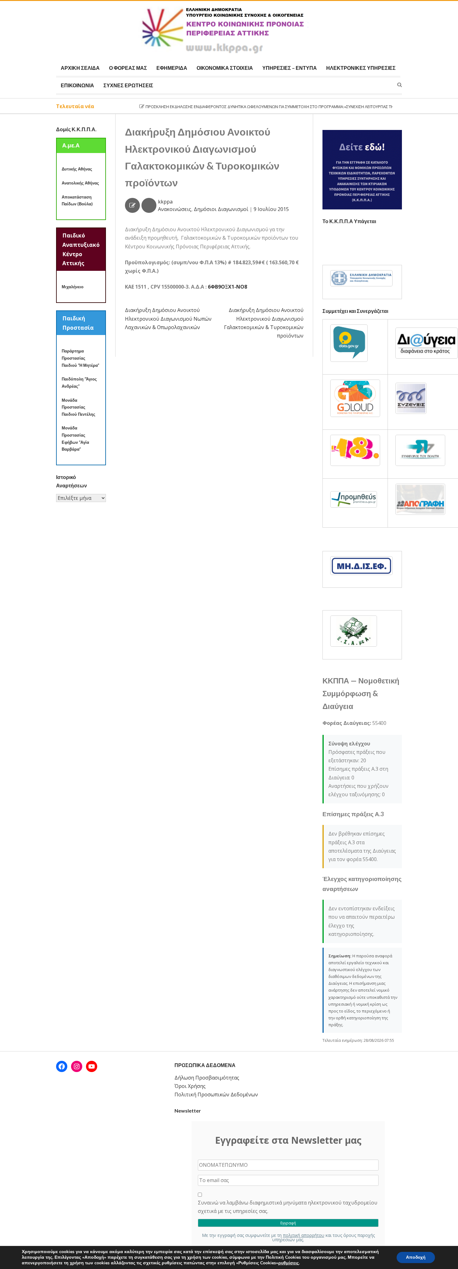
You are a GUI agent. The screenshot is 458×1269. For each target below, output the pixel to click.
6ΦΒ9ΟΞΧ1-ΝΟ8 (227, 286)
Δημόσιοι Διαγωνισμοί (221, 209)
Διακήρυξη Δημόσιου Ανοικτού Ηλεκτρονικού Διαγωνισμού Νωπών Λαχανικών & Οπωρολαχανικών (168, 318)
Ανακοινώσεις (174, 209)
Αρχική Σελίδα (80, 68)
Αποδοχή (416, 1257)
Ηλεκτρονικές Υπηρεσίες (361, 68)
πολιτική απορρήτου (303, 1235)
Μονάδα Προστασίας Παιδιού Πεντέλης (78, 407)
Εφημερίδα (171, 68)
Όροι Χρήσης (190, 1086)
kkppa (165, 201)
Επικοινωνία (77, 85)
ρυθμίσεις (288, 1263)
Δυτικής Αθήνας (77, 168)
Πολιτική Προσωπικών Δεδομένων (216, 1094)
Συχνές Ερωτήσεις (128, 85)
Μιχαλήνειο (72, 286)
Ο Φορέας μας (128, 68)
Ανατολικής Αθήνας (80, 182)
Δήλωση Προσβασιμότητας (206, 1077)
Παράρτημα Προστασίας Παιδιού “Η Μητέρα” (80, 357)
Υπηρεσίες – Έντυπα (289, 68)
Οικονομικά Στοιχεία (225, 68)
